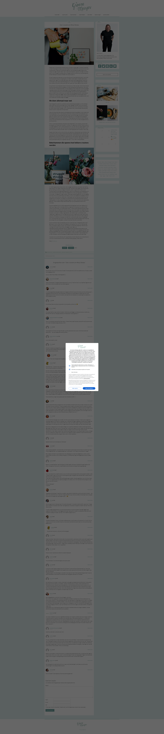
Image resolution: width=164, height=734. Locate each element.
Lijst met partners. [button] (87, 378)
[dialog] (82, 367)
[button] (82, 372)
